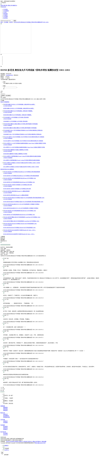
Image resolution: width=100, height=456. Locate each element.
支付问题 (3, 419)
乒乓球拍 (5, 9)
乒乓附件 (5, 15)
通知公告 (35, 441)
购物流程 (5, 410)
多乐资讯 (5, 18)
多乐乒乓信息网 (10, 441)
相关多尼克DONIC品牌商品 (7, 169)
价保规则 (5, 422)
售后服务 (3, 425)
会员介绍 (5, 434)
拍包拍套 (5, 13)
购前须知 (5, 408)
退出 (6, 5)
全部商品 (16, 441)
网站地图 (44, 441)
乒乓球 (5, 12)
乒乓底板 (6, 22)
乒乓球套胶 (6, 10)
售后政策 (5, 426)
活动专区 (25, 441)
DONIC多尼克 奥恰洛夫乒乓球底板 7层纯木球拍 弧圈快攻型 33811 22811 (31, 22)
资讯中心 (30, 441)
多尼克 (11, 22)
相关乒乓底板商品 (5, 101)
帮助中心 (39, 441)
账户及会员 (3, 431)
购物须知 (5, 407)
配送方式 (3, 412)
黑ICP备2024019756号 (40, 443)
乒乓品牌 (5, 16)
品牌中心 (21, 441)
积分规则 (5, 433)
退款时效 (5, 427)
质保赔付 (5, 429)
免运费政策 (6, 415)
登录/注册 (3, 5)
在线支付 (5, 421)
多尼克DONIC (9, 75)
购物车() (15, 5)
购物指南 (3, 406)
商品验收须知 (6, 417)
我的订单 (10, 5)
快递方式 (5, 414)
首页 (2, 22)
